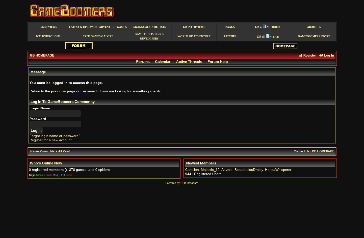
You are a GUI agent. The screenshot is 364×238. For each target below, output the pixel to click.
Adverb (227, 170)
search (93, 91)
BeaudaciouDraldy (248, 170)
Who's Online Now (46, 163)
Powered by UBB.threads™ (182, 182)
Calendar (163, 62)
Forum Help (218, 62)
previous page (63, 91)
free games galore (98, 36)
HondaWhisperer (278, 170)
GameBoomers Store (314, 36)
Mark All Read (60, 151)
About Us (314, 27)
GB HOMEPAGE (42, 55)
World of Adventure (194, 36)
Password (37, 119)
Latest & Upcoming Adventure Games (98, 27)
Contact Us (302, 151)
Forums (143, 62)
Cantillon (192, 170)
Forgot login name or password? (54, 136)
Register (309, 55)
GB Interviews (194, 27)
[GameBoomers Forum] (79, 48)
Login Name (39, 108)
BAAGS (230, 27)
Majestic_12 (210, 170)
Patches (230, 36)
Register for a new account (50, 140)
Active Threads (189, 62)
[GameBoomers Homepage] (285, 48)
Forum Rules (39, 151)
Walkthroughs (48, 36)
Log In (328, 55)
